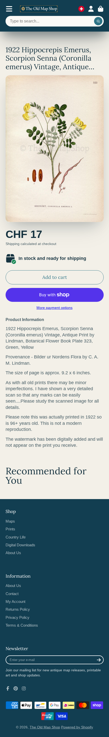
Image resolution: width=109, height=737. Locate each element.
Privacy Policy (17, 617)
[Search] (98, 21)
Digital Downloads (20, 545)
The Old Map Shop (45, 727)
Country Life (16, 537)
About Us (13, 553)
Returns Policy (18, 609)
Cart (101, 9)
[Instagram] (24, 688)
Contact (12, 594)
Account (91, 9)
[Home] (39, 8)
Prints (10, 529)
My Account (15, 601)
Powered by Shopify (77, 727)
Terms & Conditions (22, 625)
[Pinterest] (15, 688)
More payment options (54, 308)
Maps (10, 521)
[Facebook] (8, 688)
